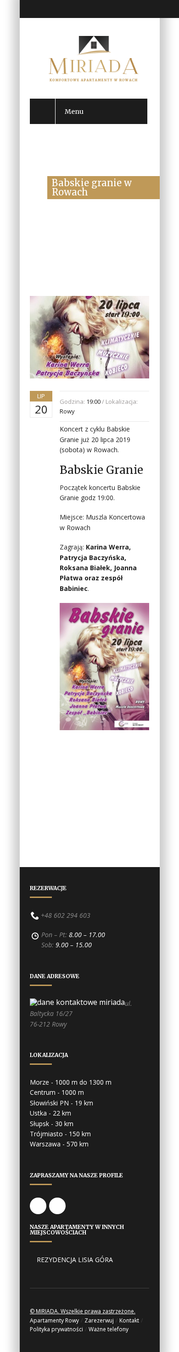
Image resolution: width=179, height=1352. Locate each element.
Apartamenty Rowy (54, 1320)
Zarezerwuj (99, 1320)
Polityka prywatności (56, 1329)
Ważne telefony (109, 1329)
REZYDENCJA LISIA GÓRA (75, 1259)
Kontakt (129, 1320)
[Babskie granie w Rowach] (89, 387)
